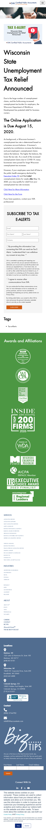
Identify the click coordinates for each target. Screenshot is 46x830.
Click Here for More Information (16, 189)
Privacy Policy (20, 814)
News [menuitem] (5, 609)
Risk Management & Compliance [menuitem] (12, 553)
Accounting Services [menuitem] (9, 519)
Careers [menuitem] (6, 620)
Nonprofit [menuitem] (6, 592)
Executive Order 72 (11, 176)
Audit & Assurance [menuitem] (8, 526)
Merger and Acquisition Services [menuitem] (12, 538)
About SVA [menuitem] (7, 605)
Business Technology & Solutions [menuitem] (12, 528)
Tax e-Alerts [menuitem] (6, 614)
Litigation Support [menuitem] (8, 550)
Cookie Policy (8, 814)
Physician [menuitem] (6, 577)
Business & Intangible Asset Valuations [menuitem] (14, 535)
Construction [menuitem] (7, 572)
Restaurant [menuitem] (6, 585)
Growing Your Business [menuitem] (10, 533)
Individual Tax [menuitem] (7, 557)
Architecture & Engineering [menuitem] (11, 570)
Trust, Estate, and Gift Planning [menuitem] (12, 560)
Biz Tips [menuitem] (6, 624)
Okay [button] (18, 826)
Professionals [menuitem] (7, 612)
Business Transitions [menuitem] (9, 546)
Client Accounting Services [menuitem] (11, 524)
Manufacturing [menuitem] (8, 589)
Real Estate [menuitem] (6, 594)
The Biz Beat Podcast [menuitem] (11, 630)
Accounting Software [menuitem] (10, 521)
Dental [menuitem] (5, 575)
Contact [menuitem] (7, 622)
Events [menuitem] (5, 607)
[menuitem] (9, 627)
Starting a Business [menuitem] (9, 543)
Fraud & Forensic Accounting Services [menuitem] (14, 548)
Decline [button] (27, 826)
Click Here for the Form (13, 194)
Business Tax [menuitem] (7, 555)
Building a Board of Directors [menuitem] (11, 531)
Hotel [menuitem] (5, 587)
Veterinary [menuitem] (6, 579)
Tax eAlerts (12, 326)
